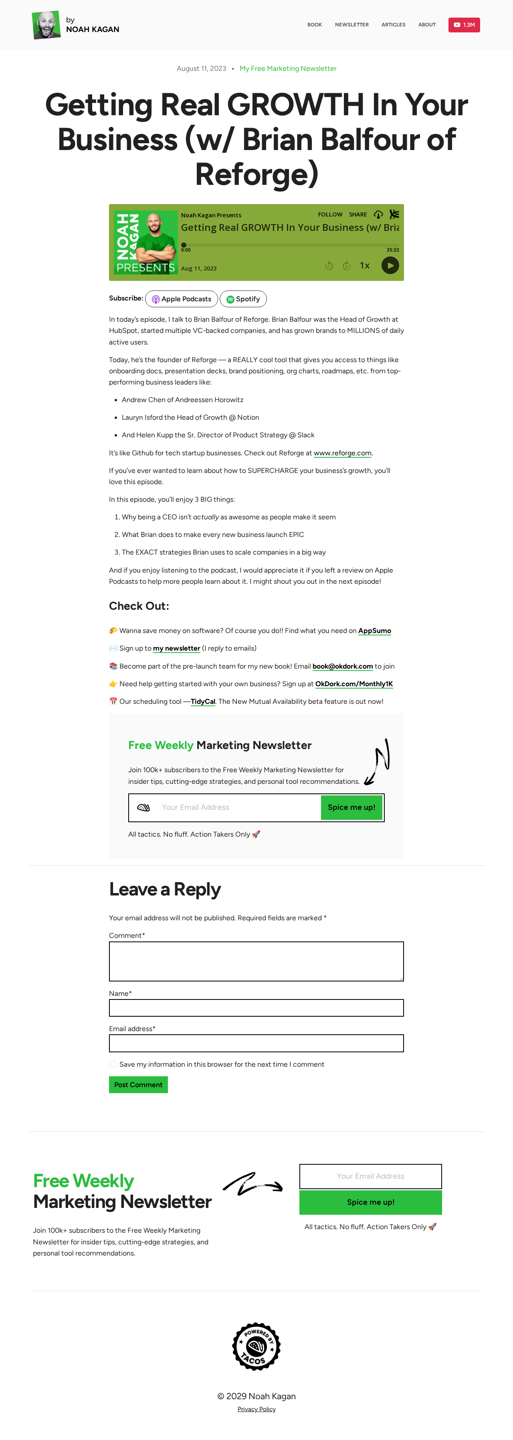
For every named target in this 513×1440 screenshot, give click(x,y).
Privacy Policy (257, 1409)
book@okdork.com (343, 666)
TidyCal (203, 701)
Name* (120, 993)
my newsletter (176, 648)
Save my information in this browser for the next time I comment (222, 1064)
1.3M (469, 24)
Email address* (132, 1028)
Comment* (127, 935)
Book (314, 25)
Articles (394, 25)
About (427, 25)
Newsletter (352, 25)
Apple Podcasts (185, 298)
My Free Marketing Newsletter (288, 68)
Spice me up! (352, 807)
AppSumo (374, 630)
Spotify (247, 298)
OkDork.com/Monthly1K (354, 683)
